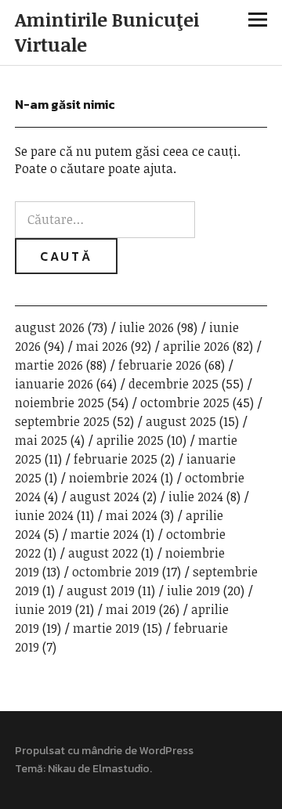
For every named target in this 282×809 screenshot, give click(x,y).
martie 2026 (49, 365)
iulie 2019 (193, 590)
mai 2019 (131, 609)
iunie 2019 (43, 609)
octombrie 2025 (185, 402)
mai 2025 (41, 440)
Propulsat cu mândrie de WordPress (104, 750)
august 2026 (50, 327)
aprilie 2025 (130, 440)
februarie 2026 (159, 365)
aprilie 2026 (196, 346)
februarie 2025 (115, 459)
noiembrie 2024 (113, 477)
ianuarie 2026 (54, 383)
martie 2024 (104, 534)
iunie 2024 (44, 515)
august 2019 (101, 590)
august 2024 (104, 496)
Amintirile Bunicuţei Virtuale (107, 31)
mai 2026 (102, 346)
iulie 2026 (146, 327)
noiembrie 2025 (59, 402)
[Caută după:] (105, 219)
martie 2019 (106, 628)
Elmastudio (121, 768)
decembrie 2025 (173, 383)
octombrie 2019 (115, 571)
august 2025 (181, 421)
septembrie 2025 (62, 421)
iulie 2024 (195, 496)
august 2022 (103, 553)
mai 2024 (131, 515)
